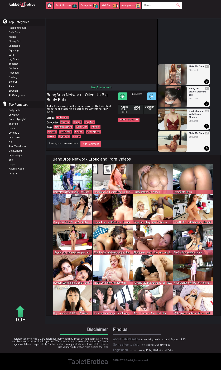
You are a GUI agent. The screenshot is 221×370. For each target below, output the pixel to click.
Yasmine (13, 123)
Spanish (13, 90)
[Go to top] (21, 313)
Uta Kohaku (15, 150)
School (13, 81)
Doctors (13, 68)
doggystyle (64, 136)
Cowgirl (77, 122)
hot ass (79, 131)
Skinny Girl (14, 41)
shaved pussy (93, 131)
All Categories (17, 95)
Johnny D (14, 132)
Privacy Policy (145, 350)
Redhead (14, 72)
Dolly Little (14, 110)
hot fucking (65, 131)
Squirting (14, 50)
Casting (13, 77)
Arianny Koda (16, 168)
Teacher (13, 63)
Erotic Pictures (162, 344)
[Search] (178, 5)
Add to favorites (128, 119)
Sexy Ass (89, 122)
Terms (132, 350)
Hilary (12, 128)
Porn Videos (146, 344)
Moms (12, 36)
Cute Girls (14, 32)
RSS (183, 339)
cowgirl (76, 136)
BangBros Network (63, 127)
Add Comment (91, 144)
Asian (12, 86)
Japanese (14, 45)
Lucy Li (13, 173)
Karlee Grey (62, 117)
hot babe (52, 131)
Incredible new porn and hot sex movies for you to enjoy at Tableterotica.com (22, 4)
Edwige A (14, 114)
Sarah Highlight (17, 119)
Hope (12, 164)
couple (51, 136)
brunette (95, 127)
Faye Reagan (16, 155)
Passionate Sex (17, 27)
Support (175, 339)
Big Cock (14, 59)
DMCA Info (160, 350)
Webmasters (162, 339)
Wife (11, 54)
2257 (170, 350)
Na (10, 141)
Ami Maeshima (17, 146)
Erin (11, 159)
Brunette (65, 122)
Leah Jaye (14, 137)
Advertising (147, 339)
